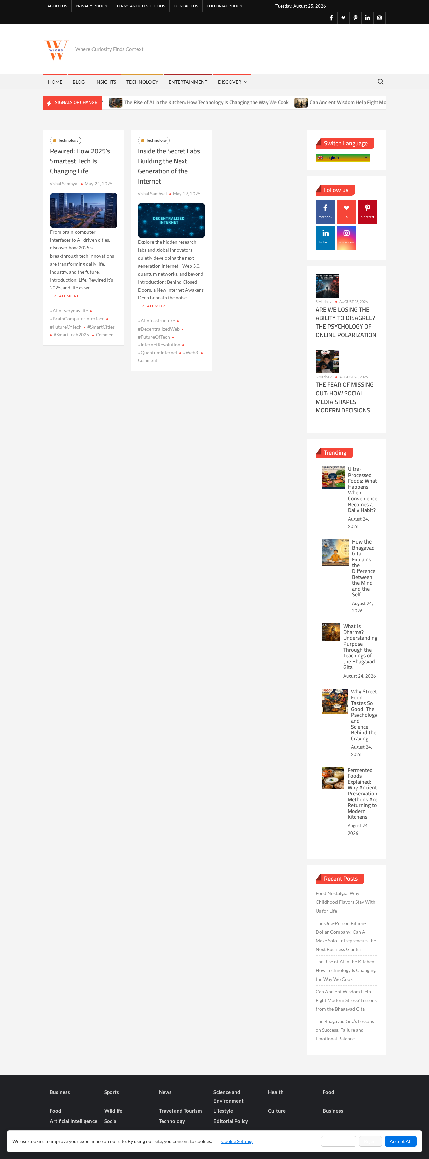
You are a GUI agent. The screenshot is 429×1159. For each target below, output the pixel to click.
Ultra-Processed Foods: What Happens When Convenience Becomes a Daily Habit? (362, 489)
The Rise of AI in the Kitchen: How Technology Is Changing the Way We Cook (188, 102)
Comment (105, 334)
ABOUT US (57, 5)
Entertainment (188, 82)
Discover (229, 82)
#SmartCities (101, 327)
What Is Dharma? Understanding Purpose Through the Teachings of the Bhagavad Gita (360, 646)
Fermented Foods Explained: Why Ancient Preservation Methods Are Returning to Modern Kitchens (362, 793)
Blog (79, 82)
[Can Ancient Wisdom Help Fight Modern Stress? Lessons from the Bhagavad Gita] (284, 102)
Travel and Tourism (180, 1111)
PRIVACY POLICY (92, 5)
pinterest (367, 217)
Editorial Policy (225, 5)
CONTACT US (186, 5)
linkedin (325, 242)
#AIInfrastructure (156, 320)
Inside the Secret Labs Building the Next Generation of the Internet (169, 166)
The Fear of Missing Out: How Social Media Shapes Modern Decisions (345, 397)
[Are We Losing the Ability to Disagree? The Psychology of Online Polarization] (327, 285)
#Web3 (190, 352)
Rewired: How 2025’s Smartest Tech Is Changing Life (80, 161)
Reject (370, 1141)
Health (276, 1092)
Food (328, 1092)
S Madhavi (324, 301)
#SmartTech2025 (71, 334)
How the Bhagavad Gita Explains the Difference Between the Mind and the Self (363, 567)
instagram (346, 242)
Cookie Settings (237, 1141)
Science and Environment (228, 1096)
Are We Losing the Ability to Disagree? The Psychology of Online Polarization (346, 322)
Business (60, 1092)
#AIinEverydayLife (69, 310)
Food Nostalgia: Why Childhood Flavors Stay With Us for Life (345, 902)
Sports (111, 1092)
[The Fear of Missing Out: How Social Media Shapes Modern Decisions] (327, 360)
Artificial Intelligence (73, 1121)
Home (55, 82)
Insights (105, 82)
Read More (66, 295)
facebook (325, 217)
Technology (142, 82)
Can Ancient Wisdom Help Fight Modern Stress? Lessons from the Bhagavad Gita (346, 1000)
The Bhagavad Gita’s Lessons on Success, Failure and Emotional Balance (345, 1029)
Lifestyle (223, 1111)
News (165, 1092)
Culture (277, 1111)
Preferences (338, 1141)
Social (111, 1121)
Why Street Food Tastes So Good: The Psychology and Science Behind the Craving (364, 714)
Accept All (401, 1141)
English (331, 157)
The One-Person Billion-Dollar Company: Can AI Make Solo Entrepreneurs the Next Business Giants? (346, 936)
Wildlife (113, 1111)
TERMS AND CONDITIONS (140, 5)
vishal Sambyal (64, 183)
